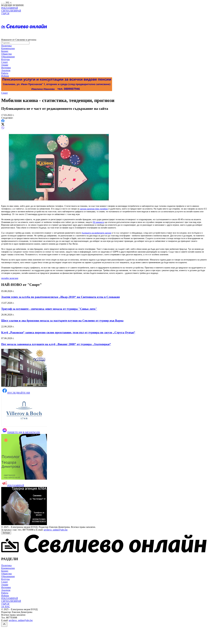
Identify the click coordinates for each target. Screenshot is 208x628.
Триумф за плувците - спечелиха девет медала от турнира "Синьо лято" (49, 308)
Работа (4, 73)
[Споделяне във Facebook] (2, 121)
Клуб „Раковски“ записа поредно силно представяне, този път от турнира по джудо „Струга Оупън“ (68, 332)
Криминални (8, 48)
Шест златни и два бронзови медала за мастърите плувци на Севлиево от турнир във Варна (62, 320)
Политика (6, 45)
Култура (5, 59)
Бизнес (4, 51)
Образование (8, 56)
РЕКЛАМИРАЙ (9, 8)
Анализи (5, 70)
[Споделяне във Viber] (2, 128)
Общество (6, 54)
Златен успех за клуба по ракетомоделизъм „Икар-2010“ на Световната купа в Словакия (60, 297)
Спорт (4, 62)
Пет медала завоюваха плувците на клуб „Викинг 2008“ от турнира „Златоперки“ (56, 344)
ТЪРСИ (5, 13)
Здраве (4, 65)
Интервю (6, 67)
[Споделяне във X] (2, 124)
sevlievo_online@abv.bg (55, 529)
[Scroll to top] (4, 624)
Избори (5, 76)
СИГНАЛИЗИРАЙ (11, 10)
